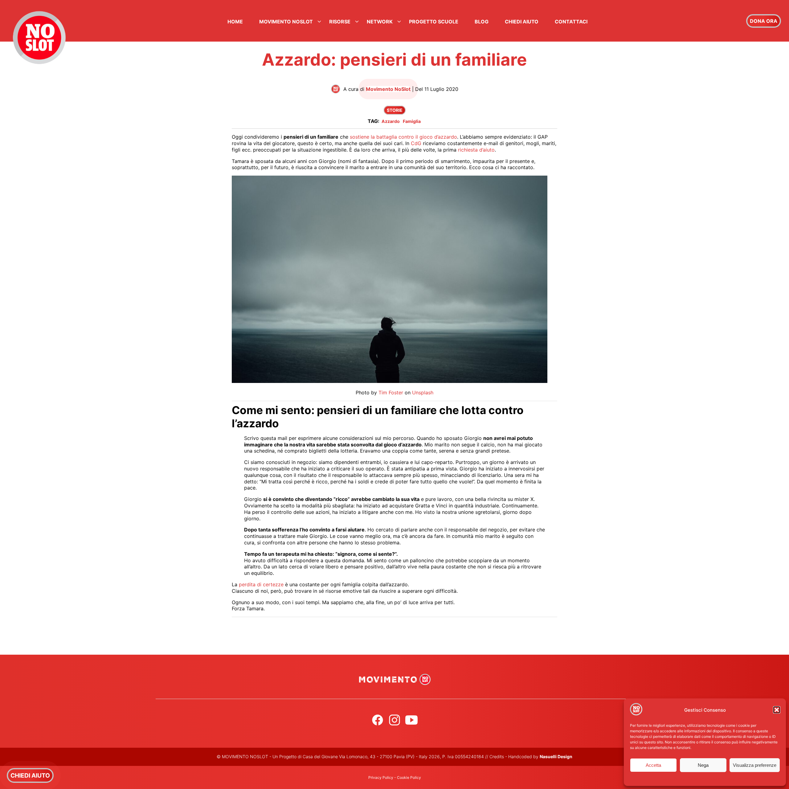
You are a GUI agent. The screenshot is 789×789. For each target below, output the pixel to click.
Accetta (653, 765)
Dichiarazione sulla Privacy (711, 778)
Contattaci (571, 21)
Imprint (744, 778)
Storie (395, 110)
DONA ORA (763, 21)
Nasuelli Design (556, 756)
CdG (416, 143)
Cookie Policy (672, 778)
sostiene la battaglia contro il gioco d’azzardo (403, 137)
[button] (777, 710)
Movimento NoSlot (286, 21)
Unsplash (422, 392)
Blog (482, 21)
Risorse (339, 21)
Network (380, 21)
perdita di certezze (261, 584)
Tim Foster (390, 392)
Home (235, 21)
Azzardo (391, 121)
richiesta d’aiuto (476, 150)
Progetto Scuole (433, 21)
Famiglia (412, 121)
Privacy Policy (380, 777)
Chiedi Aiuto (521, 21)
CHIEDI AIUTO (30, 775)
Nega (703, 765)
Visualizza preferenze (754, 765)
